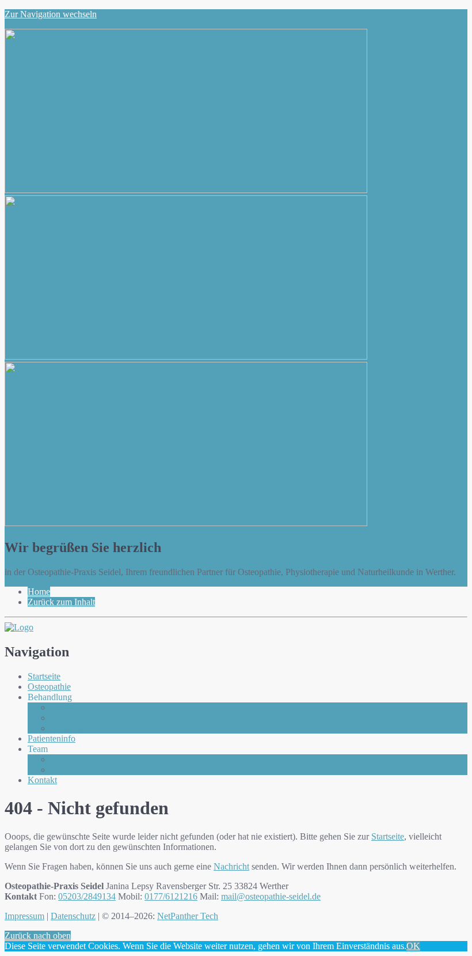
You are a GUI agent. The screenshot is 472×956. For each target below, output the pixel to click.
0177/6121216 (170, 896)
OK (413, 946)
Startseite (387, 836)
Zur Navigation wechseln (51, 14)
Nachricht (231, 866)
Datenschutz (73, 916)
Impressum (24, 916)
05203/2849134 (87, 896)
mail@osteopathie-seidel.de (271, 896)
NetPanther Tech (187, 916)
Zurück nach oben (38, 935)
